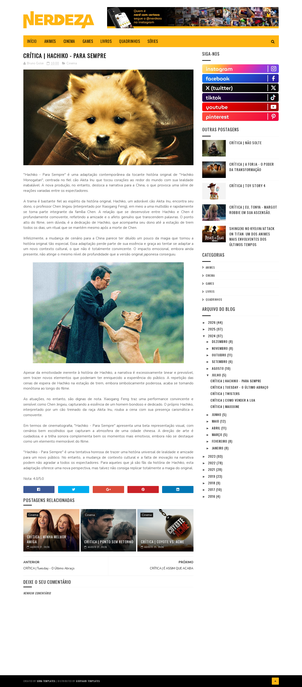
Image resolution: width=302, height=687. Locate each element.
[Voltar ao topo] (275, 681)
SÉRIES (152, 41)
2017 (212, 489)
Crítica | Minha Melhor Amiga (46, 539)
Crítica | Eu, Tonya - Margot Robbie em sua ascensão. (253, 209)
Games (210, 283)
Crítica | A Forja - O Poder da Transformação (251, 166)
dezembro (220, 341)
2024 (212, 335)
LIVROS (106, 41)
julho (217, 374)
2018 (212, 482)
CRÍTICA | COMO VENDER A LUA (232, 400)
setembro (220, 361)
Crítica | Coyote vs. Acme (162, 541)
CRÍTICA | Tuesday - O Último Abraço (239, 387)
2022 (212, 462)
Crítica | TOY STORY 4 (247, 185)
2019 (212, 476)
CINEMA (69, 41)
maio (216, 421)
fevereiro (220, 441)
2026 (212, 322)
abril (216, 427)
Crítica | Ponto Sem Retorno (108, 541)
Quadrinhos (214, 299)
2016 (212, 496)
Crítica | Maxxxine (224, 406)
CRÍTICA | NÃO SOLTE (245, 142)
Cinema (72, 63)
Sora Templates (46, 681)
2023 (212, 456)
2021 (212, 469)
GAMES (88, 41)
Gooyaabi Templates (88, 681)
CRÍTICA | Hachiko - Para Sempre (235, 380)
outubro (219, 354)
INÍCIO (32, 41)
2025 (212, 328)
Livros (210, 291)
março (217, 434)
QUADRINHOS (129, 41)
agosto (218, 368)
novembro (220, 348)
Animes (210, 267)
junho (217, 414)
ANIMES (50, 41)
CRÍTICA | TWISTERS (225, 393)
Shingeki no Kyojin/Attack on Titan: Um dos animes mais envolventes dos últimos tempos (251, 236)
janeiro (218, 447)
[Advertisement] (237, 534)
